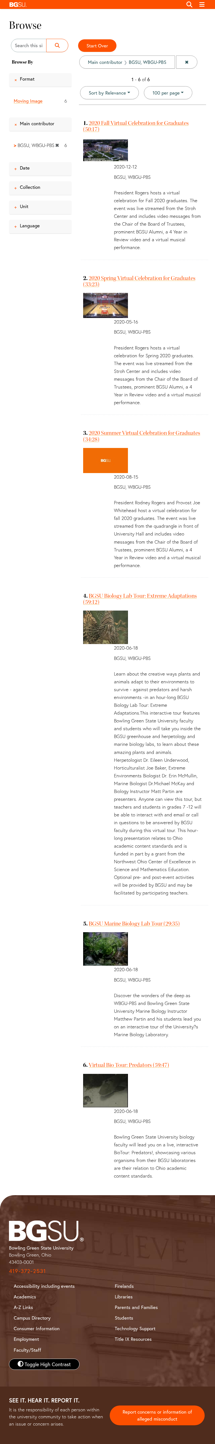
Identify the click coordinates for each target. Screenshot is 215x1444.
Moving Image (28, 101)
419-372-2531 (27, 1271)
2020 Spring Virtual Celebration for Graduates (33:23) (139, 281)
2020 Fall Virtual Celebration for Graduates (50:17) (136, 126)
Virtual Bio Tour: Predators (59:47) (129, 1065)
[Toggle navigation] (202, 4)
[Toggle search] (189, 4)
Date (25, 168)
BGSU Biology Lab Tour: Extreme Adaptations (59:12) (140, 599)
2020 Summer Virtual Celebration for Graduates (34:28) (141, 436)
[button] (95, 4)
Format (27, 79)
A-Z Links (23, 1307)
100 (166, 92)
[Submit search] (57, 45)
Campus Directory (32, 1318)
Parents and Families (136, 1307)
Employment (26, 1339)
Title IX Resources (133, 1339)
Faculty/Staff (27, 1350)
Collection (30, 187)
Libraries (124, 1296)
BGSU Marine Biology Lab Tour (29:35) (134, 923)
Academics (25, 1296)
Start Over (97, 45)
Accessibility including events (44, 1286)
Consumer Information (37, 1328)
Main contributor (37, 123)
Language (30, 225)
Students (124, 1318)
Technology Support (135, 1328)
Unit (24, 206)
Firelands (124, 1286)
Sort (107, 93)
